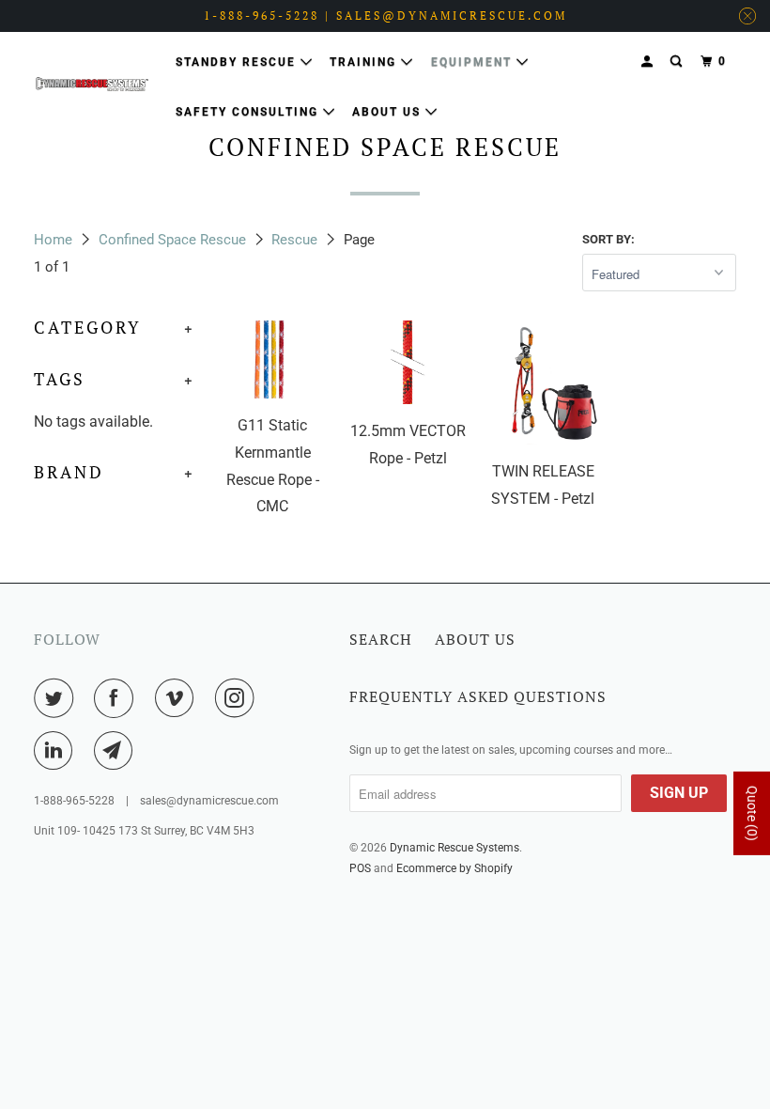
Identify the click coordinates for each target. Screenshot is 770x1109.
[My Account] (649, 61)
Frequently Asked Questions (478, 696)
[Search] (678, 61)
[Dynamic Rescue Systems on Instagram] (238, 698)
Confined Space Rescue (172, 239)
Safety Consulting (249, 111)
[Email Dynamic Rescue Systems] (117, 751)
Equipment (473, 62)
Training (365, 62)
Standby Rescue (238, 62)
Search (380, 639)
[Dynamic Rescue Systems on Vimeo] (178, 698)
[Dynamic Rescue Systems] (92, 84)
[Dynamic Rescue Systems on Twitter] (57, 698)
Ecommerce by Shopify (454, 868)
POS (360, 868)
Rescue (294, 239)
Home (53, 239)
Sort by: (608, 239)
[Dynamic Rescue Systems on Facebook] (117, 698)
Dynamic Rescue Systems (454, 847)
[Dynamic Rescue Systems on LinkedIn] (57, 751)
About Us (388, 111)
